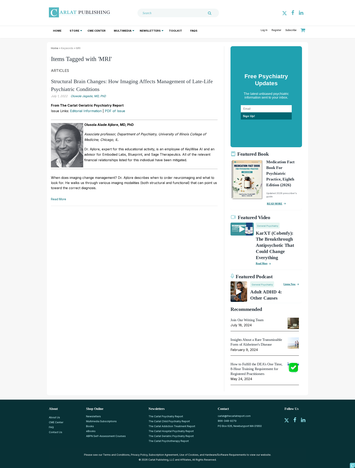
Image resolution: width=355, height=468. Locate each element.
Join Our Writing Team (247, 320)
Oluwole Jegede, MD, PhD (88, 96)
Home (57, 30)
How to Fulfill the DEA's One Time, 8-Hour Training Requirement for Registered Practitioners (256, 369)
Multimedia (122, 30)
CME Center (97, 30)
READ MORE (274, 203)
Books (90, 426)
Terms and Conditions (116, 454)
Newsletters (150, 30)
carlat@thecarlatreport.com (234, 415)
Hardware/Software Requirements (225, 454)
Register (276, 30)
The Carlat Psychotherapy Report (169, 441)
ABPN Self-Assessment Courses (106, 436)
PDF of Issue (115, 111)
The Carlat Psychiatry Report (166, 416)
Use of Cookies (188, 454)
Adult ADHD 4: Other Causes (266, 295)
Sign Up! (249, 116)
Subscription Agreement (163, 454)
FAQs (193, 30)
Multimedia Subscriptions (101, 421)
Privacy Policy (139, 454)
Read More (58, 199)
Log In (264, 30)
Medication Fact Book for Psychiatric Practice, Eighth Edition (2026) (280, 173)
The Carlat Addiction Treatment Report (172, 426)
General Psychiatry (267, 225)
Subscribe (290, 30)
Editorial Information (86, 111)
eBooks (91, 431)
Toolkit (175, 30)
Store (74, 30)
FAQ (51, 427)
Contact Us (55, 432)
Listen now (290, 284)
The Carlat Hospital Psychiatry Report (171, 431)
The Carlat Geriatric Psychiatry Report (171, 436)
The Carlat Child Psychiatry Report (169, 421)
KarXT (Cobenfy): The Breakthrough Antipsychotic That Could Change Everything (275, 245)
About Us (54, 417)
